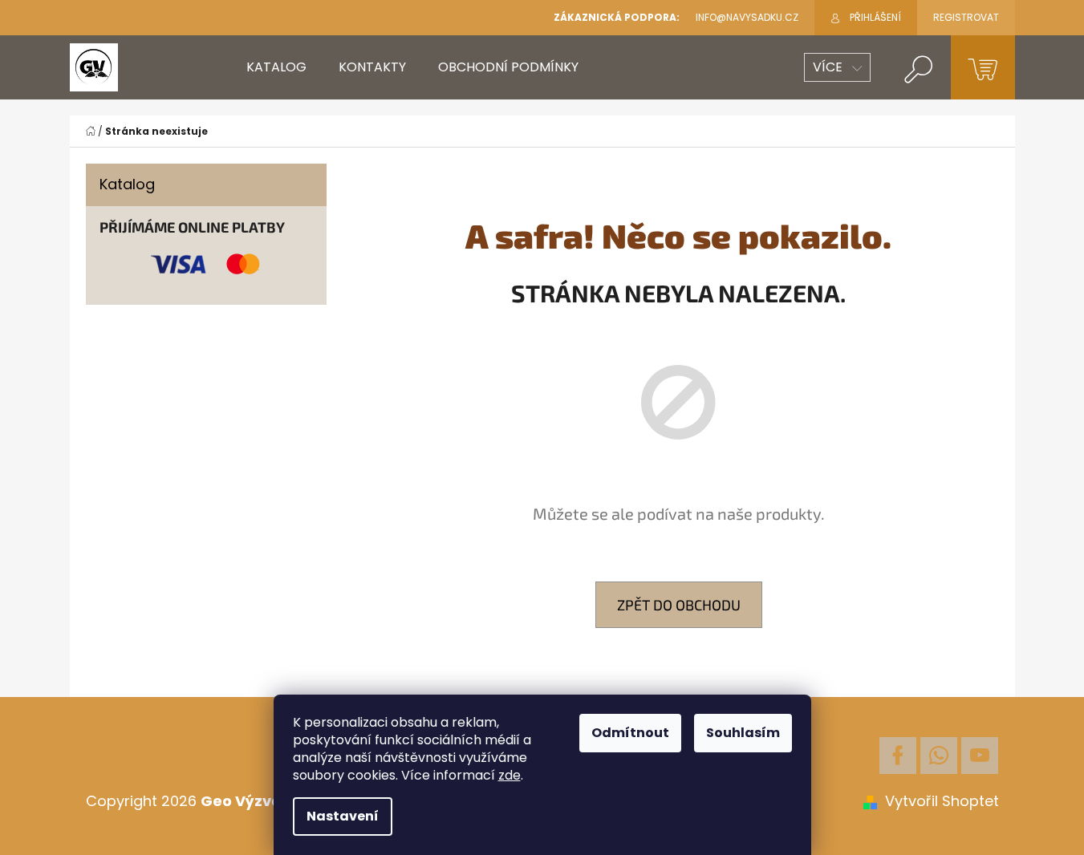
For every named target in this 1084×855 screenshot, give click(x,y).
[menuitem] (276, 67)
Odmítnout (630, 732)
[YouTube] (979, 755)
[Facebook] (897, 755)
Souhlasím (743, 732)
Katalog (127, 184)
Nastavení (343, 816)
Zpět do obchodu (679, 605)
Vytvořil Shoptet (942, 801)
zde (509, 775)
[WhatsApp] (938, 755)
